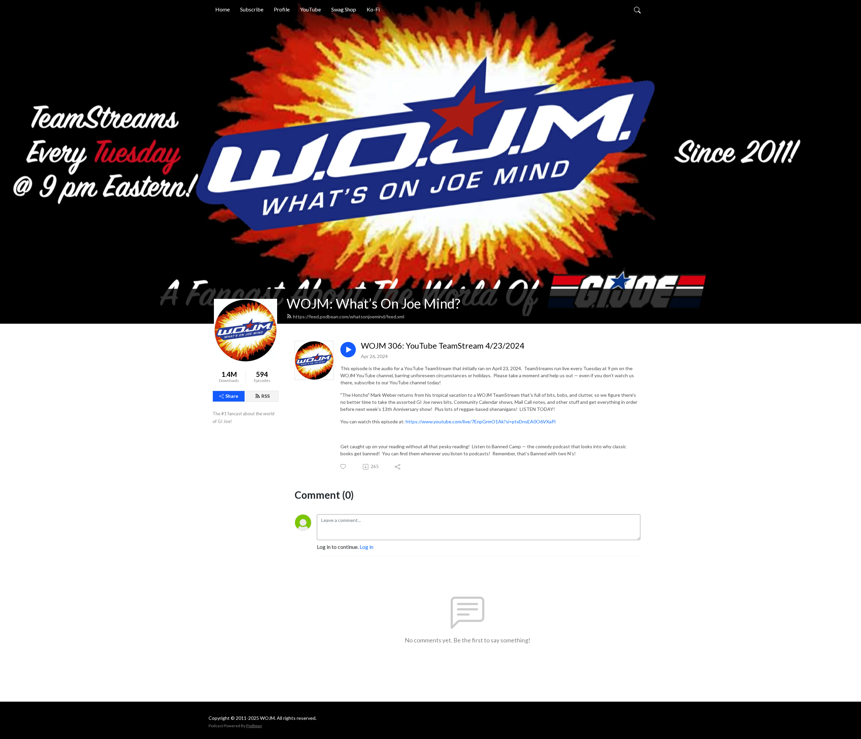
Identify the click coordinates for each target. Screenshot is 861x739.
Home (222, 9)
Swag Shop (343, 9)
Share (231, 396)
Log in (366, 546)
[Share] (398, 466)
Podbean (254, 725)
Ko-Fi (373, 9)
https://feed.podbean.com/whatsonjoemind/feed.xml (348, 316)
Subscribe (251, 9)
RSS (265, 396)
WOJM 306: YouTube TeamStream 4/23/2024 (442, 345)
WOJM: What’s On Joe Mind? (373, 303)
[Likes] (343, 466)
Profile (282, 9)
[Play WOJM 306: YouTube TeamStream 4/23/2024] (348, 349)
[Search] (637, 9)
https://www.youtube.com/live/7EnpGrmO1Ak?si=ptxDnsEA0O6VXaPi (481, 421)
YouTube (310, 9)
